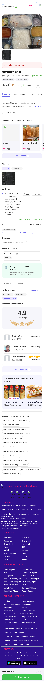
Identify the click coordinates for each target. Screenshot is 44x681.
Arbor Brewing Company (13, 604)
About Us (19, 629)
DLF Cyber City (10, 576)
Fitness (4, 509)
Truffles (7, 601)
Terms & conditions (14, 283)
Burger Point (26, 604)
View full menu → (35, 290)
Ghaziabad (8, 544)
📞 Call (6, 85)
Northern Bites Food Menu (30, 469)
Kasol (6, 559)
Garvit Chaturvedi (20, 356)
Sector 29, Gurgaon (29, 572)
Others (17, 658)
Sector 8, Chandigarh (12, 579)
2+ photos (35, 46)
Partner (7, 640)
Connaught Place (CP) (30, 588)
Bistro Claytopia (28, 601)
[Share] (38, 85)
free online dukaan (28, 486)
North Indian (7, 243)
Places (32, 636)
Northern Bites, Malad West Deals (15, 443)
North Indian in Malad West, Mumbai (16, 429)
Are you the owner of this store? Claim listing (17, 233)
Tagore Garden (28, 591)
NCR (23, 547)
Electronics (13, 509)
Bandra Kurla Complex (13, 585)
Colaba (24, 585)
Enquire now (23, 677)
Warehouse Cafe (29, 610)
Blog (36, 629)
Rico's (24, 620)
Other (39, 509)
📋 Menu (15, 85)
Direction (38, 194)
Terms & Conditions (12, 636)
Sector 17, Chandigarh (30, 579)
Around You (28, 629)
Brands (15, 640)
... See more (36, 106)
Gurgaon (25, 538)
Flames (24, 607)
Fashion (24, 505)
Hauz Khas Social (28, 623)
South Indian (20, 243)
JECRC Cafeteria (28, 613)
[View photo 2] (6, 55)
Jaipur (6, 547)
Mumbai (25, 550)
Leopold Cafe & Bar (29, 616)
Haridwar (25, 559)
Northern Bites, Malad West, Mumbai (16, 451)
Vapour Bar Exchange (12, 613)
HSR (5, 572)
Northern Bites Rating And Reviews (15, 465)
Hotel (22, 509)
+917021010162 (36, 224)
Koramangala (9, 569)
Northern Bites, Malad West (12, 438)
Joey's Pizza (8, 620)
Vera (6, 644)
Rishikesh (7, 556)
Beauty (16, 505)
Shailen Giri (17, 336)
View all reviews (20, 369)
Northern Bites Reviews (11, 456)
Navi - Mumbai (10, 553)
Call (39, 671)
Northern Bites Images (11, 474)
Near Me (8, 633)
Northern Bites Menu (10, 469)
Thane (24, 553)
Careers (15, 644)
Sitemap (24, 636)
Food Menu (17, 168)
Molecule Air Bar (10, 610)
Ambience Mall (28, 576)
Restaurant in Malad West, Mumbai (16, 420)
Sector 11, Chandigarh (12, 582)
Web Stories (25, 644)
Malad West (8, 588)
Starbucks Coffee (11, 616)
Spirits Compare (19, 633)
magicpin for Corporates (28, 640)
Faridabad (26, 544)
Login (30, 5)
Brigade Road (27, 569)
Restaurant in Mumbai (11, 425)
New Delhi (8, 538)
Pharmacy (30, 509)
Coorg (24, 556)
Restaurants (6, 505)
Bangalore (8, 541)
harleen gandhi (19, 346)
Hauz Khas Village (11, 591)
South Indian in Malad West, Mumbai (16, 434)
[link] (11, 137)
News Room (9, 629)
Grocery (32, 505)
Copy (28, 194)
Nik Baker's (8, 607)
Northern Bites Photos (10, 447)
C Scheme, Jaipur (29, 582)
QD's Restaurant (10, 623)
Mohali (6, 550)
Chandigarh (26, 541)
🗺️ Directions (27, 85)
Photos (6, 168)
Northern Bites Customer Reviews (15, 460)
